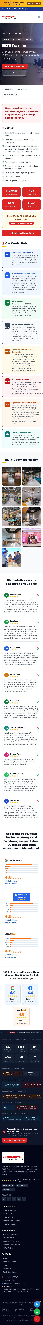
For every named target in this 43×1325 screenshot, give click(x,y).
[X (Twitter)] (9, 1199)
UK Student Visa (9, 1238)
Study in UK (7, 1214)
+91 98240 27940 (11, 1277)
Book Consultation (10, 1272)
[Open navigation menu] (39, 17)
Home (4, 34)
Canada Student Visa (11, 1241)
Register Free (33, 3)
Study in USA (8, 1217)
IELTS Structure (10, 94)
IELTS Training (23, 89)
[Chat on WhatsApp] (37, 1311)
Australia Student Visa (11, 1234)
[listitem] (12, 1073)
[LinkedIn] (19, 1199)
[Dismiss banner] (40, 3)
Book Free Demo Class (23, 233)
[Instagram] (14, 1199)
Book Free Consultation (15, 66)
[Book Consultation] (37, 1319)
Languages (8, 89)
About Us (6, 1258)
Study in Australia (9, 1210)
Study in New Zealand (11, 1221)
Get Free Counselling (13, 1140)
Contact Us (7, 1269)
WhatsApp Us (9, 1280)
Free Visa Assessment (14, 73)
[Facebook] (4, 1199)
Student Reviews (9, 1262)
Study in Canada (9, 1224)
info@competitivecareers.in (14, 1284)
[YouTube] (24, 1199)
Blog (5, 1265)
